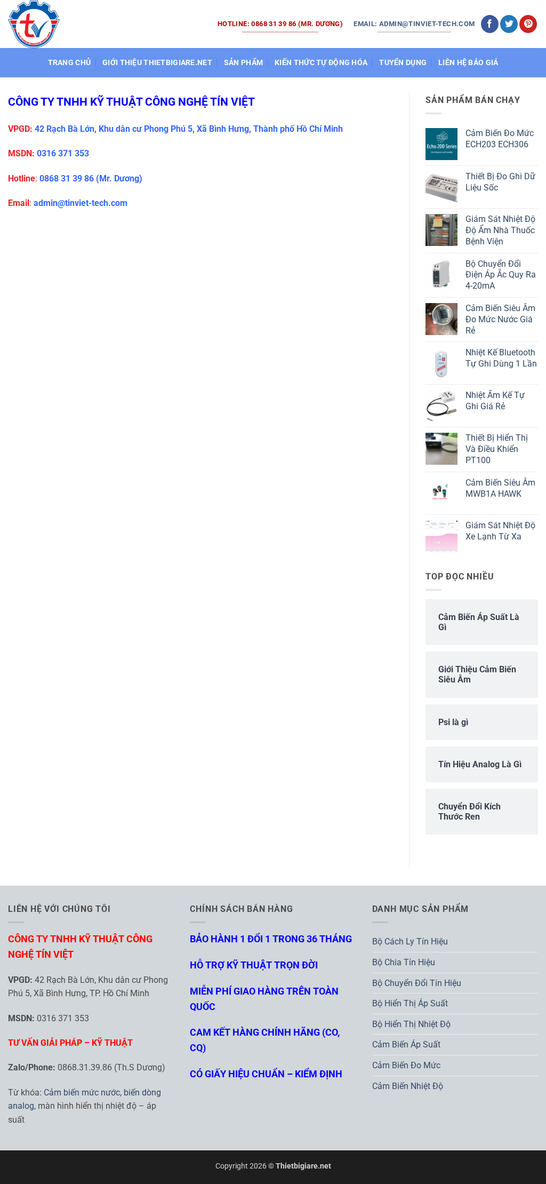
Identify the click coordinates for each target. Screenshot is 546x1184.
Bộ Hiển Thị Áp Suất (410, 1003)
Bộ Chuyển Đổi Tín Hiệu (416, 983)
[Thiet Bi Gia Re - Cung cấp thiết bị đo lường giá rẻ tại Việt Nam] (34, 23)
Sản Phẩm (243, 62)
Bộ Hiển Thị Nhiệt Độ (411, 1024)
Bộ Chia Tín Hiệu (403, 962)
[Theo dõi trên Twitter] (509, 24)
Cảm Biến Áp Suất (406, 1044)
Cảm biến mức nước (82, 1092)
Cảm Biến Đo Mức (406, 1065)
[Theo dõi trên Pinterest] (528, 24)
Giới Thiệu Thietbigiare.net (157, 62)
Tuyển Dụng (403, 62)
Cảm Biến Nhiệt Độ (407, 1086)
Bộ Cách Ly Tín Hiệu (410, 941)
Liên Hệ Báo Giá (468, 62)
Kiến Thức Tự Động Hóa (321, 62)
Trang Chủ (69, 62)
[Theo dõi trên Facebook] (490, 24)
